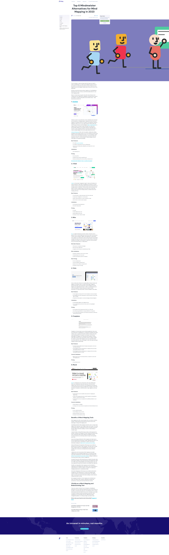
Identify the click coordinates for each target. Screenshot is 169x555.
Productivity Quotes (78, 544)
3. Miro (61, 20)
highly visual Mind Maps (92, 124)
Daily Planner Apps (68, 544)
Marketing (85, 541)
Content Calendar (86, 547)
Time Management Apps (69, 547)
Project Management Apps (70, 539)
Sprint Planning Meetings (96, 541)
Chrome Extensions (77, 542)
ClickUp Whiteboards (75, 132)
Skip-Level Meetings (95, 542)
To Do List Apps (68, 541)
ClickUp (75, 102)
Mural (72, 382)
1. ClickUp (61, 17)
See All (67, 550)
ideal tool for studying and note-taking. (88, 442)
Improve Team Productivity (79, 541)
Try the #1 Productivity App (93, 1)
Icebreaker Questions (95, 544)
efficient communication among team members (80, 455)
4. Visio (61, 21)
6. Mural (61, 24)
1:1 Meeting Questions (95, 539)
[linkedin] (95, 15)
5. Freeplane (61, 23)
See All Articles (103, 539)
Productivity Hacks (77, 539)
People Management (87, 544)
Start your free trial (84, 528)
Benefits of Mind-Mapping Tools (63, 26)
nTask (72, 183)
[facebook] (94, 15)
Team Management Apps (69, 542)
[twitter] (97, 15)
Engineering (85, 542)
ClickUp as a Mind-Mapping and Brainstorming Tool (64, 28)
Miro (72, 233)
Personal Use (85, 550)
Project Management (87, 539)
